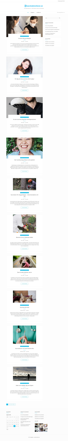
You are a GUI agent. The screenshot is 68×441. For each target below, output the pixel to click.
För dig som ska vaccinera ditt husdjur (24, 79)
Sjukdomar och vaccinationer (24, 36)
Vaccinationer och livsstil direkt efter (24, 348)
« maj (7, 429)
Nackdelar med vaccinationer (24, 346)
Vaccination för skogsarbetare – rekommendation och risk (24, 195)
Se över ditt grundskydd (24, 38)
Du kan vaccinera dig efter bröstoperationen (24, 119)
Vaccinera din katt (24, 307)
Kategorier (32, 12)
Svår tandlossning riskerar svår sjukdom (24, 160)
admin (27, 41)
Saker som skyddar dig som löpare (24, 385)
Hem (28, 12)
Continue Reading (25, 49)
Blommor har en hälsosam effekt (24, 237)
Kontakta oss (39, 12)
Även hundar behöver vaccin (24, 272)
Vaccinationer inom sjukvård (24, 117)
